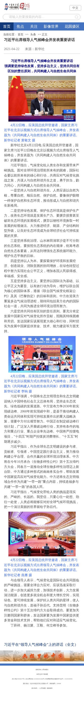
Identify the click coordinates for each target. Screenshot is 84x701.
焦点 (20, 26)
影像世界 (51, 26)
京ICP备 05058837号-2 (18, 679)
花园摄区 (72, 26)
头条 (33, 34)
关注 (34, 26)
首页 (6, 26)
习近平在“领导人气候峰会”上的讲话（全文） (41, 645)
